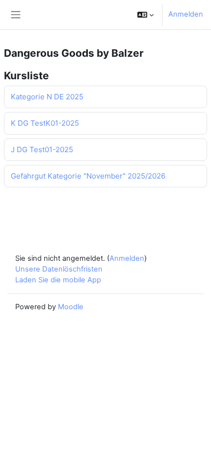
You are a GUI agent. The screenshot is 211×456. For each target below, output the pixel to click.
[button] (145, 14)
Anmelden (185, 14)
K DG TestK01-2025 (45, 123)
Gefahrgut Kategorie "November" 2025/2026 (88, 176)
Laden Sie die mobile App (58, 279)
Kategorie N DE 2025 (47, 96)
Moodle (70, 306)
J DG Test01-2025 (42, 149)
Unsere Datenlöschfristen (59, 269)
